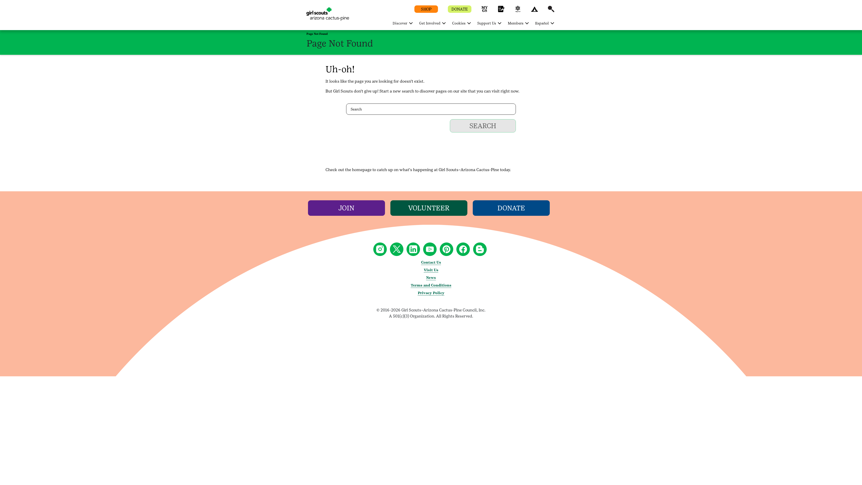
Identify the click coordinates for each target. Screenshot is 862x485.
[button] (484, 11)
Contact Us (431, 262)
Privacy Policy (431, 293)
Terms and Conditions (431, 285)
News (431, 278)
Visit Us (431, 270)
